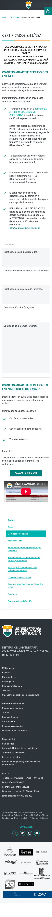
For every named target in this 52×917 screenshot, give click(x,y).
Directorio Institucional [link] (13, 703)
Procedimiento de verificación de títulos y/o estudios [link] (24, 559)
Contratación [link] (8, 721)
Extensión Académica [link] (12, 726)
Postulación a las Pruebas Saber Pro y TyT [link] (25, 586)
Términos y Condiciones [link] (14, 752)
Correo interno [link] (9, 677)
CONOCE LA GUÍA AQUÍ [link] (26, 473)
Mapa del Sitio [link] (9, 739)
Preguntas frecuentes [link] (12, 708)
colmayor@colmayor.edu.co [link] (15, 787)
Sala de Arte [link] (8, 743)
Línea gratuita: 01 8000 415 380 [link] (17, 796)
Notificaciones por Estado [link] (14, 730)
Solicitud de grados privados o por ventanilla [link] (24, 549)
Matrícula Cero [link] (15, 540)
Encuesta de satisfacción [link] (20, 601)
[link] (48, 11)
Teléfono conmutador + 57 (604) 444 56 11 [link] (22, 778)
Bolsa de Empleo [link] (10, 717)
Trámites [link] (6, 690)
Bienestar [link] (6, 672)
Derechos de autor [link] (11, 757)
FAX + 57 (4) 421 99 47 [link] (13, 782)
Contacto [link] (12, 594)
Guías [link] (10, 527)
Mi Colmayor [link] (8, 668)
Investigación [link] (8, 681)
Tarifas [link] (11, 520)
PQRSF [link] (5, 773)
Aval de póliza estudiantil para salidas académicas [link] (22, 569)
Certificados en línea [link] (18, 534)
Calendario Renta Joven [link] (19, 577)
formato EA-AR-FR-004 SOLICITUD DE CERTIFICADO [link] (28, 112)
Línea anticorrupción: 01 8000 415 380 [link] (20, 791)
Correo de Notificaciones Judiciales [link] (19, 748)
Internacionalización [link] (12, 686)
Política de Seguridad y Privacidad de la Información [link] (21, 763)
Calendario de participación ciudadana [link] (20, 695)
